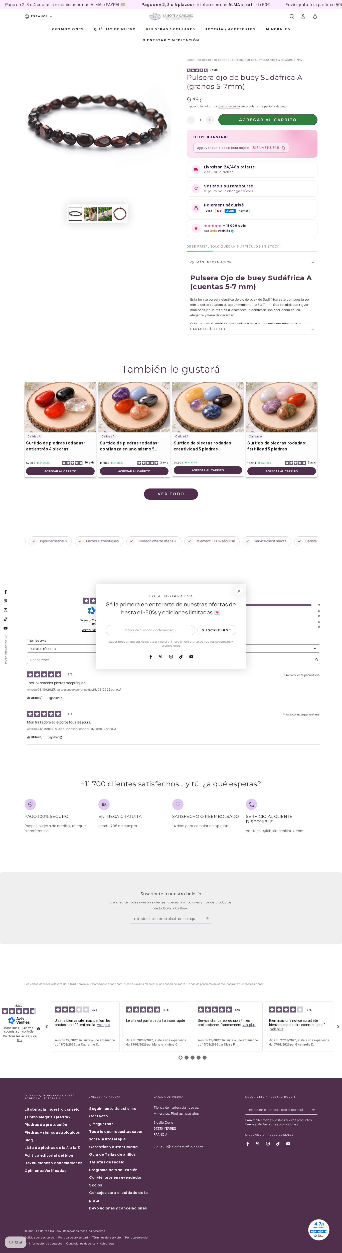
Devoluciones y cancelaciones (53, 1162)
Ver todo (171, 493)
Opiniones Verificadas (45, 1170)
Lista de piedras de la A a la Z (52, 1147)
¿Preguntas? (101, 1123)
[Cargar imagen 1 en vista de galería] (75, 214)
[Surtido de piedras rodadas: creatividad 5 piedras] (208, 407)
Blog (29, 1140)
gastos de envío (229, 106)
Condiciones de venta (80, 1243)
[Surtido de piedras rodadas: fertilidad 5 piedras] (281, 407)
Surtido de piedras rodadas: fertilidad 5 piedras (277, 446)
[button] (291, 17)
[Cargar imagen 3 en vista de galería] (105, 214)
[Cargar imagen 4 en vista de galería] (120, 214)
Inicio (191, 60)
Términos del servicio (106, 1237)
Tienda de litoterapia (170, 1107)
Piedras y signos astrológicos (52, 1132)
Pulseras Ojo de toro (214, 60)
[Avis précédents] (46, 1026)
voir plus (103, 1025)
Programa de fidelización (113, 1169)
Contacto (98, 1116)
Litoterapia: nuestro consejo (52, 1109)
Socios (95, 1185)
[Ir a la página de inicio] (171, 17)
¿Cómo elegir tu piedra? (47, 1117)
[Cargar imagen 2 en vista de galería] (90, 214)
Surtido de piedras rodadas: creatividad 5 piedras (203, 446)
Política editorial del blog (49, 1155)
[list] (171, 818)
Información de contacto (45, 1243)
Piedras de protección (46, 1124)
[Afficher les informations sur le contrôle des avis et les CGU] (39, 1029)
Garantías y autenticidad (113, 1146)
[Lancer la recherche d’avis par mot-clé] (317, 660)
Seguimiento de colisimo (112, 1108)
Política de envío (136, 1237)
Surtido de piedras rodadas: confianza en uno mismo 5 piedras (129, 446)
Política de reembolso (39, 1237)
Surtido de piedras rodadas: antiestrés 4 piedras (55, 446)
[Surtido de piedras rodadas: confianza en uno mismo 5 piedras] (134, 407)
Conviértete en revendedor (115, 1177)
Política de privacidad (73, 1237)
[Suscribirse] (209, 918)
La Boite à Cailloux (48, 1231)
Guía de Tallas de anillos (112, 1154)
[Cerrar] (239, 591)
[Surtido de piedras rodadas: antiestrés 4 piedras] (60, 407)
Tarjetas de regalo (106, 1162)
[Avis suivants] (337, 1026)
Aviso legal (107, 1243)
